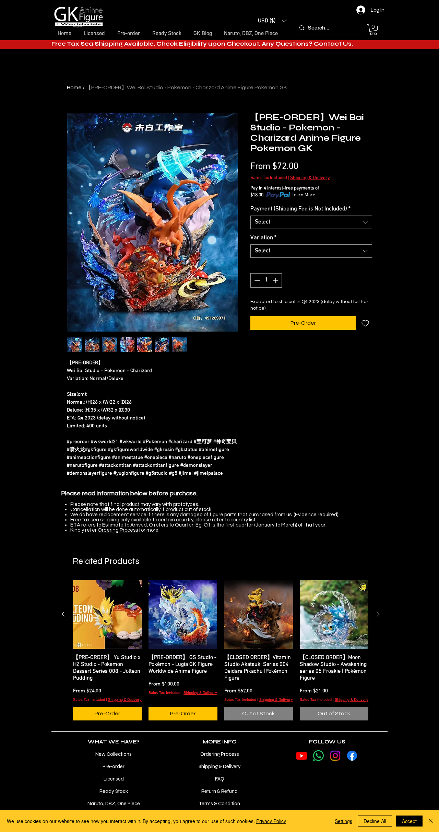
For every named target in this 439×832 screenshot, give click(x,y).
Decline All (375, 821)
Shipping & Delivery (310, 178)
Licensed (114, 779)
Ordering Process (118, 530)
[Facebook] (352, 755)
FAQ (219, 779)
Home (74, 87)
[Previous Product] (63, 614)
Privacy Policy (271, 821)
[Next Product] (378, 614)
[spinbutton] (266, 280)
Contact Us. (333, 43)
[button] (272, 21)
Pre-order (113, 766)
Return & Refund (219, 791)
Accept (409, 821)
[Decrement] (256, 280)
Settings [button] (343, 821)
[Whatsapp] (318, 755)
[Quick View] (107, 614)
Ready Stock (113, 791)
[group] (220, 650)
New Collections (113, 754)
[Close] (431, 821)
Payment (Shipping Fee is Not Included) (300, 209)
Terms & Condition (219, 803)
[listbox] (272, 21)
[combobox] (311, 222)
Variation (263, 237)
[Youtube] (301, 755)
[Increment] (276, 280)
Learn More (303, 195)
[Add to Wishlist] (365, 323)
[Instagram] (335, 755)
